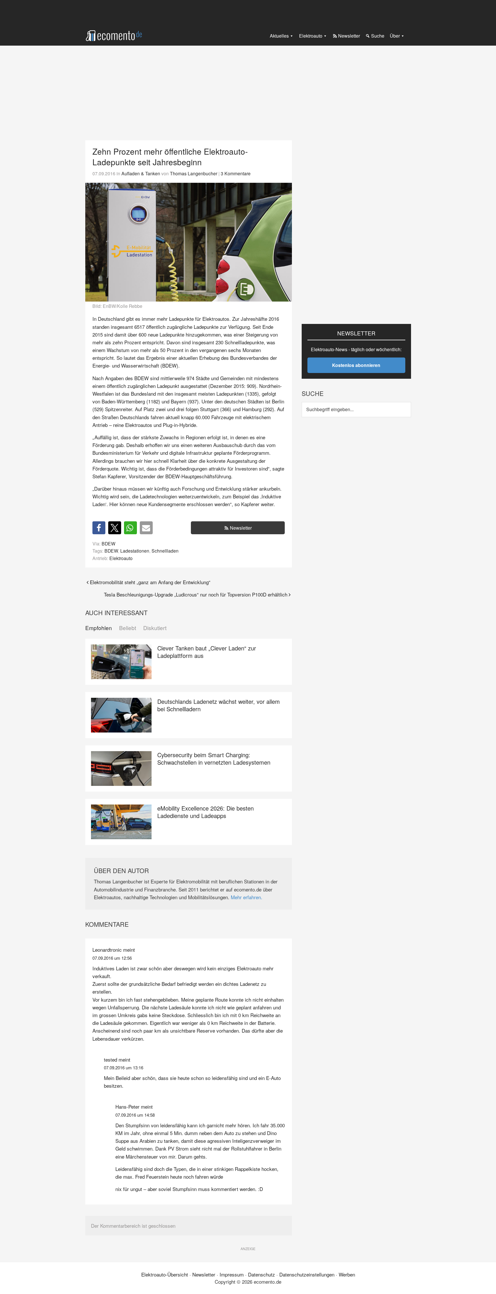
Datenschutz (261, 1274)
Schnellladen (165, 550)
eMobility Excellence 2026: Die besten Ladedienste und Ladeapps (205, 812)
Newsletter (241, 527)
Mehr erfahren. (246, 897)
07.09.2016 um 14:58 (135, 1115)
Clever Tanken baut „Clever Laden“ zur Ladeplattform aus (206, 652)
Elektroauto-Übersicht (164, 1274)
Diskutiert (154, 628)
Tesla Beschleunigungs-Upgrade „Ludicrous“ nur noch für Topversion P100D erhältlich (195, 594)
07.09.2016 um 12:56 (112, 958)
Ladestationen (134, 550)
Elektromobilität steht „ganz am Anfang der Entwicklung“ (150, 582)
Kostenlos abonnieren (356, 365)
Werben (347, 1274)
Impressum (232, 1274)
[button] (98, 527)
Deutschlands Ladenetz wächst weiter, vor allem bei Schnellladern (218, 705)
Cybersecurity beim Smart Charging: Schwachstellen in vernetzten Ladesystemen (213, 758)
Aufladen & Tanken (140, 173)
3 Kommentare (236, 173)
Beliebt (127, 628)
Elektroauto (121, 558)
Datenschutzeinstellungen (306, 1274)
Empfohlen (98, 628)
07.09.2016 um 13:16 (123, 1067)
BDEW (108, 543)
